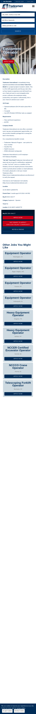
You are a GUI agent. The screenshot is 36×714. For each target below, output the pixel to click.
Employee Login (19, 1)
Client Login (30, 1)
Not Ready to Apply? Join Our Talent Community (18, 223)
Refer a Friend (18, 229)
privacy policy (21, 708)
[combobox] (18, 15)
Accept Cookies (7, 710)
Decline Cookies (19, 710)
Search (18, 31)
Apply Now (8, 61)
